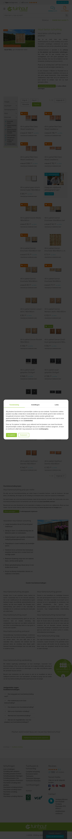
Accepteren (11, 435)
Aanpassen (23, 435)
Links (57, 405)
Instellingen (35, 405)
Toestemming (14, 405)
